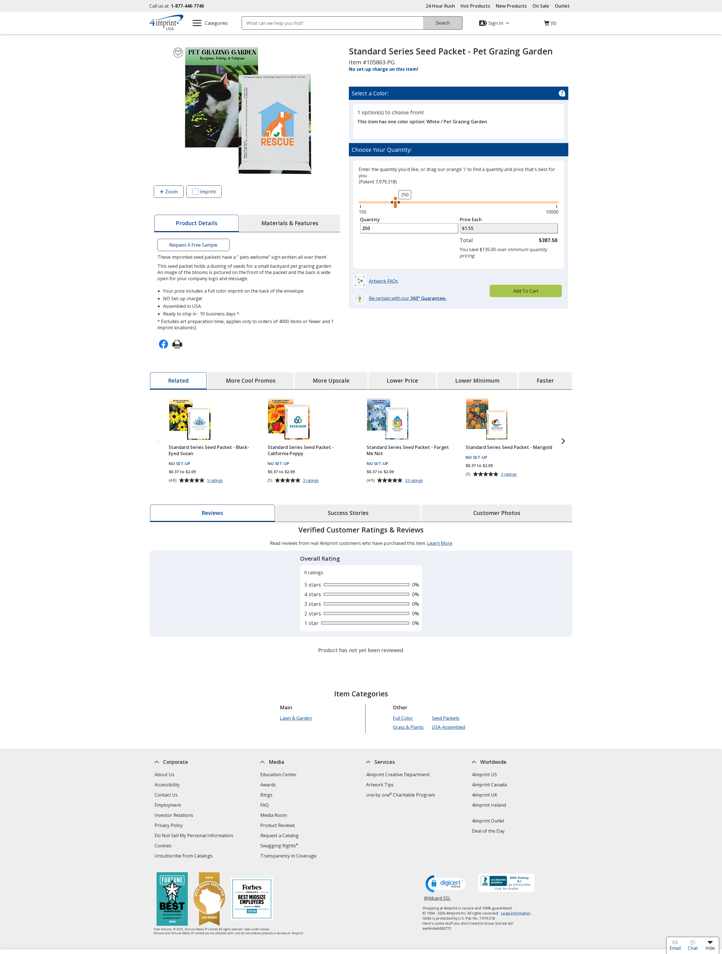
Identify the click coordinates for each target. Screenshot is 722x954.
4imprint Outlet (488, 821)
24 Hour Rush (440, 6)
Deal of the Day (488, 831)
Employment (168, 805)
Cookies (164, 846)
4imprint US (484, 774)
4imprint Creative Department (398, 774)
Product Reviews (277, 825)
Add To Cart (525, 291)
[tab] (196, 223)
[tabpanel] (361, 590)
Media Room (273, 815)
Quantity (370, 219)
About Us (164, 774)
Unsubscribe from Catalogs (184, 856)
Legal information (516, 913)
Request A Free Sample (193, 245)
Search (442, 23)
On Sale (540, 6)
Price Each (471, 219)
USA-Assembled (448, 727)
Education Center (278, 774)
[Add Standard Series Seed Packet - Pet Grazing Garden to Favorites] (178, 52)
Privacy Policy (169, 826)
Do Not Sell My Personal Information (194, 836)
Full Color (403, 718)
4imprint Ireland (489, 805)
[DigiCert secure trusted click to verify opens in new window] (447, 884)
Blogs (266, 795)
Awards (268, 785)
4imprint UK (484, 795)
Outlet (564, 6)
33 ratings (414, 480)
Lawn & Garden (296, 718)
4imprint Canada (489, 785)
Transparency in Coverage (289, 856)
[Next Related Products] (563, 441)
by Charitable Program (400, 795)
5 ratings (215, 480)
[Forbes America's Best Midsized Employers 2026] (252, 900)
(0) (550, 24)
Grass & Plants (408, 727)
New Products (511, 6)
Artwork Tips (380, 785)
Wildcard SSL (437, 900)
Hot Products (475, 6)
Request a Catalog (279, 835)
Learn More (439, 543)
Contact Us (166, 795)
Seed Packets (445, 718)
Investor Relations (175, 816)
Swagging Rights (279, 846)
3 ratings (311, 480)
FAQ (264, 805)
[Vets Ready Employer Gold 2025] (209, 899)
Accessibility (167, 785)
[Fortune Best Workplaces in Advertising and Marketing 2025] (172, 899)
